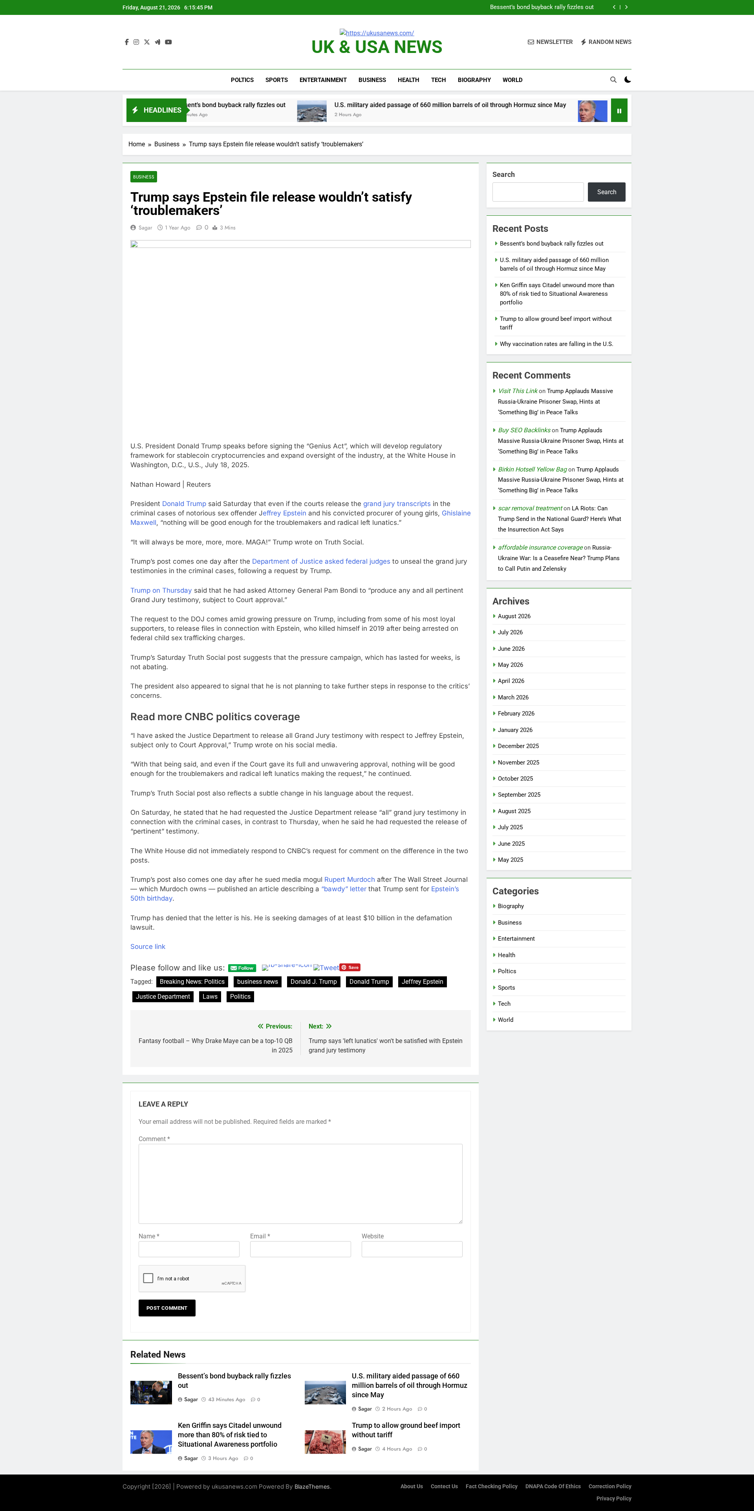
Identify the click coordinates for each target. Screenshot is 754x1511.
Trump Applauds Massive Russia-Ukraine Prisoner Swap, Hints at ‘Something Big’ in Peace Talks (555, 402)
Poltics (242, 80)
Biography (474, 80)
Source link (147, 946)
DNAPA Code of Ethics (553, 1486)
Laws (210, 996)
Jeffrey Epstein (422, 981)
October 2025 (515, 778)
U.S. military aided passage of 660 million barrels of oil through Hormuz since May (492, 7)
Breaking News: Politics (192, 981)
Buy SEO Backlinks (524, 430)
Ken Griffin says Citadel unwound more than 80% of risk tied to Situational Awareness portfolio (611, 105)
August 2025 (514, 811)
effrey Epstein (284, 513)
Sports (276, 80)
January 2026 (515, 730)
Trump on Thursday (161, 590)
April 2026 (511, 681)
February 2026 (516, 713)
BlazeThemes (312, 1486)
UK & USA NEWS (377, 46)
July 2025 (510, 827)
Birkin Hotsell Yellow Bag (532, 469)
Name (149, 1236)
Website (373, 1236)
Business (372, 80)
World (513, 80)
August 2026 (514, 616)
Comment (154, 1139)
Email (260, 1236)
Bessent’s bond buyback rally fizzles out (552, 243)
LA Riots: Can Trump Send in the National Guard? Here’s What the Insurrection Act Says (559, 519)
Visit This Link (517, 391)
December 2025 (518, 746)
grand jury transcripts (397, 504)
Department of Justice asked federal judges (321, 561)
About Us (412, 1486)
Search (503, 174)
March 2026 (513, 697)
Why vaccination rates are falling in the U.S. (556, 344)
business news (257, 981)
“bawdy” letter (343, 889)
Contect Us (444, 1486)
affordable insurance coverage (540, 547)
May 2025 (510, 859)
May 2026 (510, 664)
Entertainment (323, 80)
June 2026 (511, 648)
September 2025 (519, 794)
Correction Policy (610, 1486)
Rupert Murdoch (349, 879)
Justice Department (163, 996)
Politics (240, 996)
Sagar (145, 227)
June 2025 (511, 843)
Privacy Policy (614, 1498)
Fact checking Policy (492, 1486)
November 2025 (518, 762)
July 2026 (510, 632)
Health (408, 80)
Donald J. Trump (314, 981)
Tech (438, 80)
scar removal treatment (530, 508)
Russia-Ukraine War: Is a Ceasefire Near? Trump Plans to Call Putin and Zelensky (559, 558)
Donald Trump (184, 504)
